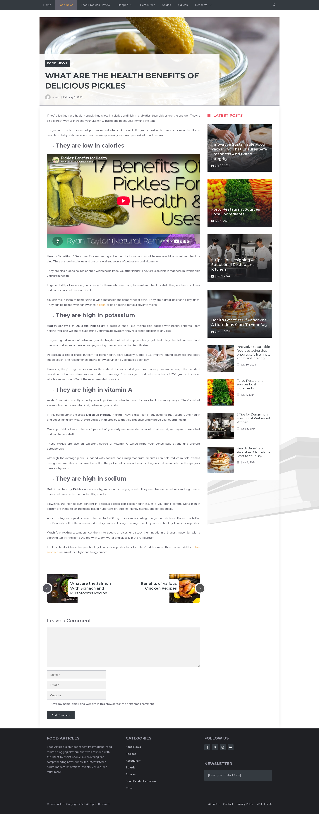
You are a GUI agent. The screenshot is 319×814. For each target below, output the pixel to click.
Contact (228, 804)
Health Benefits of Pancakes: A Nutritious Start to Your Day (253, 452)
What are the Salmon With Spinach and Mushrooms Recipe (90, 588)
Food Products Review (95, 5)
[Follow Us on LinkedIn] (231, 747)
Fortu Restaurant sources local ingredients (250, 384)
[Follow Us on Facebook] (207, 747)
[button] (274, 5)
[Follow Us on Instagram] (223, 747)
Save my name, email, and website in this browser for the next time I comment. (103, 704)
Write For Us (264, 804)
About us (213, 804)
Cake (129, 788)
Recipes (123, 5)
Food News (66, 5)
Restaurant (147, 5)
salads (101, 304)
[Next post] (200, 588)
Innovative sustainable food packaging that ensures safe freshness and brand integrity (253, 352)
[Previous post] (46, 588)
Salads (166, 5)
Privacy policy (245, 804)
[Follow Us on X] (215, 747)
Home (47, 5)
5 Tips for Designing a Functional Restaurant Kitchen (232, 265)
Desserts (201, 5)
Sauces (183, 5)
